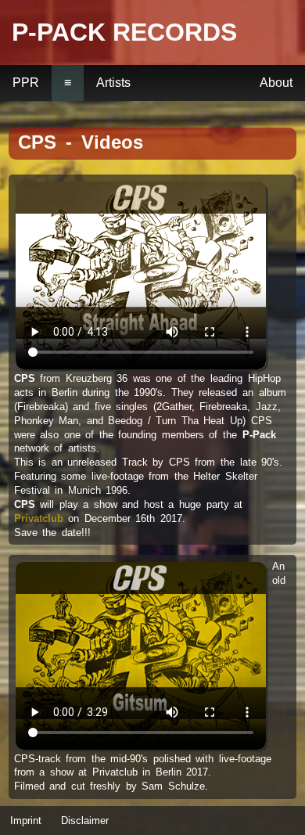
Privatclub (38, 518)
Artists (113, 82)
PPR (26, 82)
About (276, 82)
